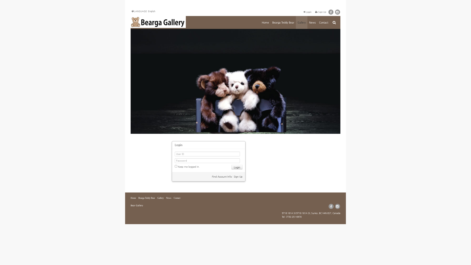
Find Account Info (222, 176)
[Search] (334, 22)
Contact (323, 22)
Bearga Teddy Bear (283, 22)
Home (265, 22)
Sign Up (322, 12)
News (312, 22)
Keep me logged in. (188, 166)
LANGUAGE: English (144, 11)
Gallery (302, 22)
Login (308, 12)
